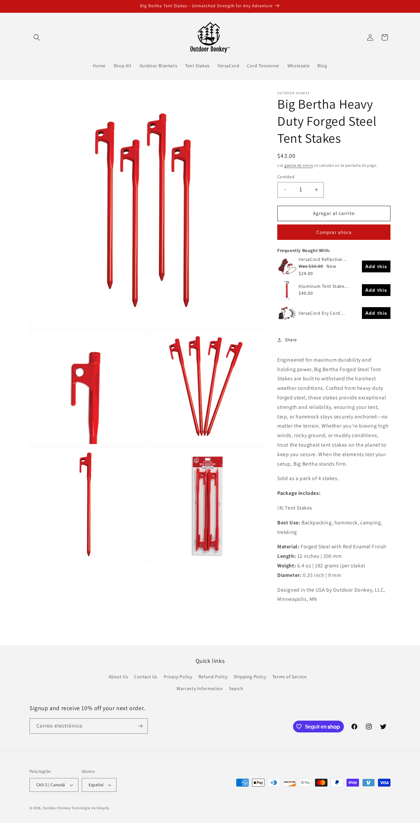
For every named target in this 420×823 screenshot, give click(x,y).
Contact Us (146, 677)
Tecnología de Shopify (91, 808)
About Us (118, 677)
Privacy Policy (178, 677)
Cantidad (285, 176)
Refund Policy (213, 677)
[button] (37, 37)
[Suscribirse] (140, 726)
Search (236, 688)
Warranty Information (200, 688)
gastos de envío (298, 165)
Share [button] (291, 340)
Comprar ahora (334, 232)
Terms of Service (289, 677)
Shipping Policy (250, 677)
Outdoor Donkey (57, 808)
